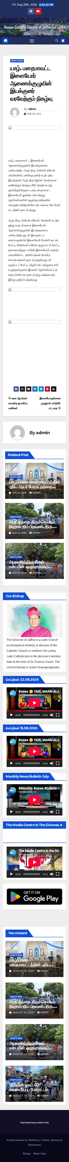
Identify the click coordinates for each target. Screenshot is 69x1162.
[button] (56, 40)
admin (32, 109)
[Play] (11, 715)
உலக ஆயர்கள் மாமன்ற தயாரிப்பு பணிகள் (18, 403)
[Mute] (52, 715)
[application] (34, 702)
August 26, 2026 (24, 971)
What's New (17, 61)
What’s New (39, 1153)
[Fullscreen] (57, 715)
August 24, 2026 (24, 1012)
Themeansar (34, 1145)
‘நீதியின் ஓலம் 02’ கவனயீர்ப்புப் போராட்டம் (28, 1087)
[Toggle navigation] (32, 40)
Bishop (26, 1153)
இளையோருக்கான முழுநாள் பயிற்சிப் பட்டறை (50, 403)
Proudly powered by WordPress (23, 1140)
